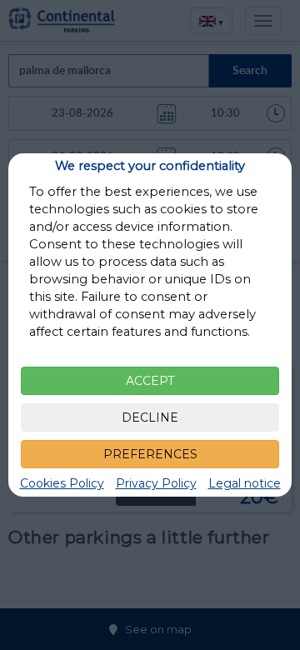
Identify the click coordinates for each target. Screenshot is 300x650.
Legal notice (244, 483)
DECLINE (150, 417)
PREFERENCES (150, 454)
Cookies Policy (62, 483)
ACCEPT (150, 380)
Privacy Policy (156, 483)
